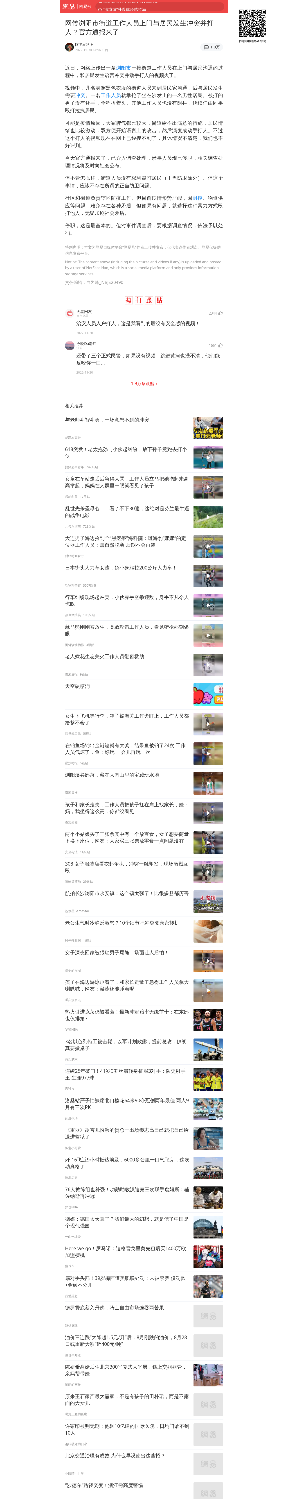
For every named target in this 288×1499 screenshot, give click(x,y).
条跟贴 (143, 383)
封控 (198, 198)
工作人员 (111, 95)
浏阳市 (123, 67)
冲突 (80, 95)
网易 (68, 6)
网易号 (85, 6)
